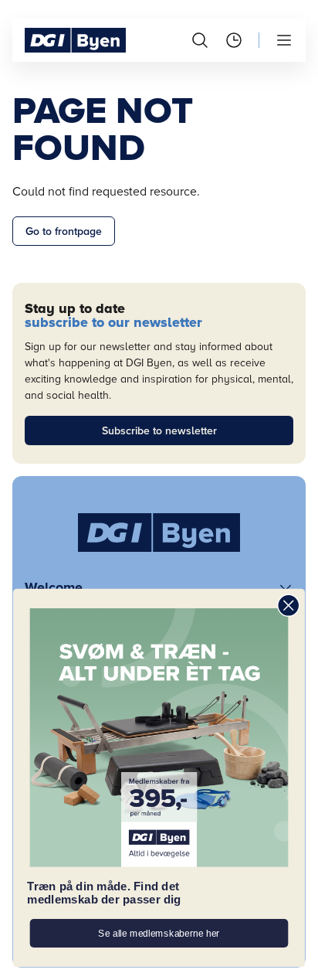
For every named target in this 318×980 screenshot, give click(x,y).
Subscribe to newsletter (159, 430)
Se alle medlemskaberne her (158, 933)
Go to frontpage (63, 231)
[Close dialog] (288, 605)
